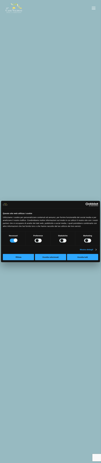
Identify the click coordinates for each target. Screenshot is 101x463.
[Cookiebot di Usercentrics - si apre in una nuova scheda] (87, 204)
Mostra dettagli (86, 250)
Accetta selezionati (50, 257)
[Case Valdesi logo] (14, 8)
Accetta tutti (82, 257)
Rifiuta (18, 257)
